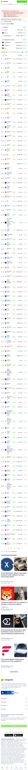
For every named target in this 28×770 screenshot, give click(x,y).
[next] (22, 548)
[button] (14, 672)
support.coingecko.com (8, 16)
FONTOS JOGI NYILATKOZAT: (7, 739)
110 (18, 548)
